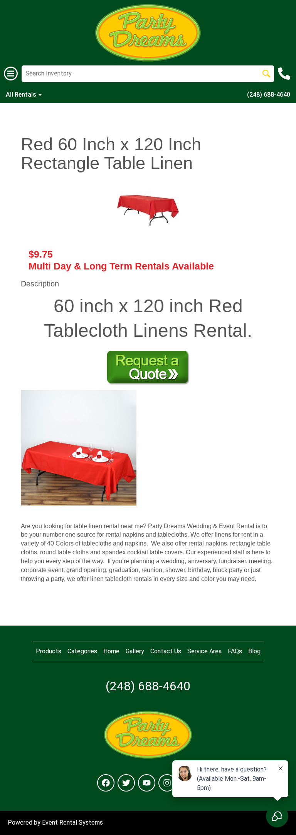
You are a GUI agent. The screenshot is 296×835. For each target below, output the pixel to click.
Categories (82, 651)
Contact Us (165, 651)
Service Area (204, 651)
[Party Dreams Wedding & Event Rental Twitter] (126, 782)
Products (48, 651)
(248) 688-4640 (268, 94)
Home (111, 651)
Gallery (135, 651)
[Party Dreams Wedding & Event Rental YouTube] (146, 782)
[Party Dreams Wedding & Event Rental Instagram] (167, 782)
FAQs (235, 651)
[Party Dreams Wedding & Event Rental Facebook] (105, 782)
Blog (254, 651)
